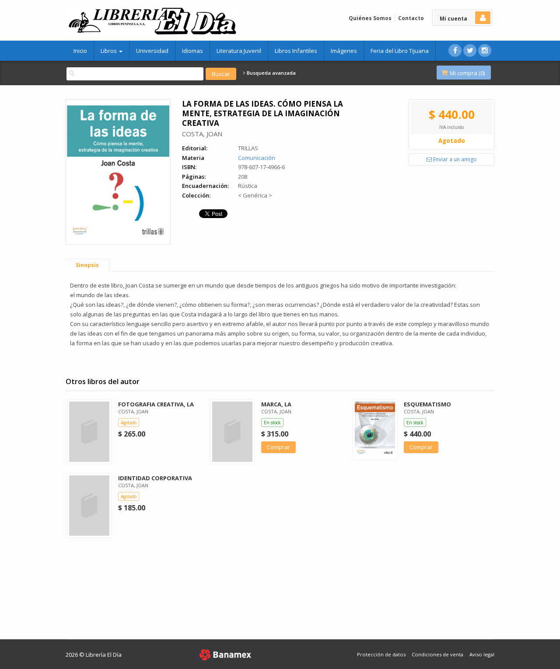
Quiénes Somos (370, 18)
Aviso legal (481, 654)
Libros (109, 51)
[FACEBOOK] (455, 50)
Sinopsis (87, 265)
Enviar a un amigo (454, 159)
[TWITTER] (469, 50)
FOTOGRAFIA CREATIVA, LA (156, 404)
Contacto (411, 18)
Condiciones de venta (437, 654)
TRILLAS (248, 148)
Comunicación (256, 158)
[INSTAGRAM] (484, 50)
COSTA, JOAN (202, 133)
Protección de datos (381, 654)
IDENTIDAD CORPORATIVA (155, 478)
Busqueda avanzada (270, 73)
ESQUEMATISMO (427, 404)
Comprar (278, 447)
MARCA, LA (276, 404)
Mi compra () (466, 73)
